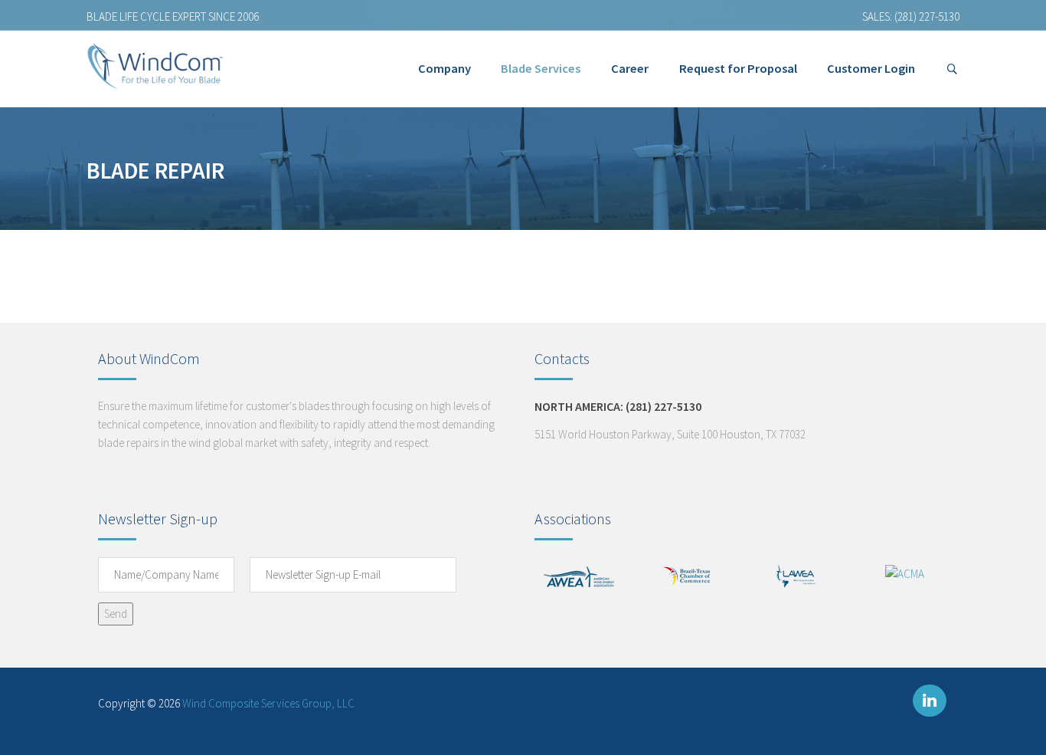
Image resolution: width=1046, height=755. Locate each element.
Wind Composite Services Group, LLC (268, 703)
